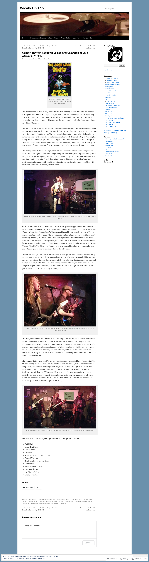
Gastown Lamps (32, 501)
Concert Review (43, 499)
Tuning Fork (108, 156)
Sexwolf (76, 501)
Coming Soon (109, 86)
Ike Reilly (108, 147)
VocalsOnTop (48, 59)
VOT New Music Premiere (112, 122)
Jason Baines (50, 501)
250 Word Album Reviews (37, 38)
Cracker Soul (109, 145)
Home (24, 38)
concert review (69, 499)
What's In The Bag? (110, 126)
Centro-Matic (109, 143)
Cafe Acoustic (60, 499)
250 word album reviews (112, 78)
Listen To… (77, 38)
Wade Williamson (44, 504)
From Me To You (80, 499)
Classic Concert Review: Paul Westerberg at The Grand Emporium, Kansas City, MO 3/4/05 (40, 47)
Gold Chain (41, 501)
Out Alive (61, 501)
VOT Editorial (109, 120)
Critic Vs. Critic (111, 95)
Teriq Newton (34, 504)
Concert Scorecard (110, 91)
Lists (106, 99)
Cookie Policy (41, 558)
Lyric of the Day (109, 103)
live (56, 501)
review (67, 501)
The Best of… (87, 38)
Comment (88, 543)
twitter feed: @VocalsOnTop (115, 130)
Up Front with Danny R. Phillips (114, 118)
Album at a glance (112, 80)
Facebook (108, 70)
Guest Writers (109, 93)
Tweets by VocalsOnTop (110, 133)
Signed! (107, 109)
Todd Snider (108, 153)
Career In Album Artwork (112, 84)
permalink (63, 504)
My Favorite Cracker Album (113, 105)
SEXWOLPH (83, 501)
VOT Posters (109, 124)
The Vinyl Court (110, 114)
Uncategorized (109, 116)
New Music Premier (111, 107)
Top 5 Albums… (112, 101)
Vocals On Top (32, 7)
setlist (71, 501)
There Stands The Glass (112, 151)
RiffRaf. (107, 149)
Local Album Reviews (113, 82)
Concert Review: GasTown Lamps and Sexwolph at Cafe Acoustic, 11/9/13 (55, 54)
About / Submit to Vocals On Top (59, 38)
